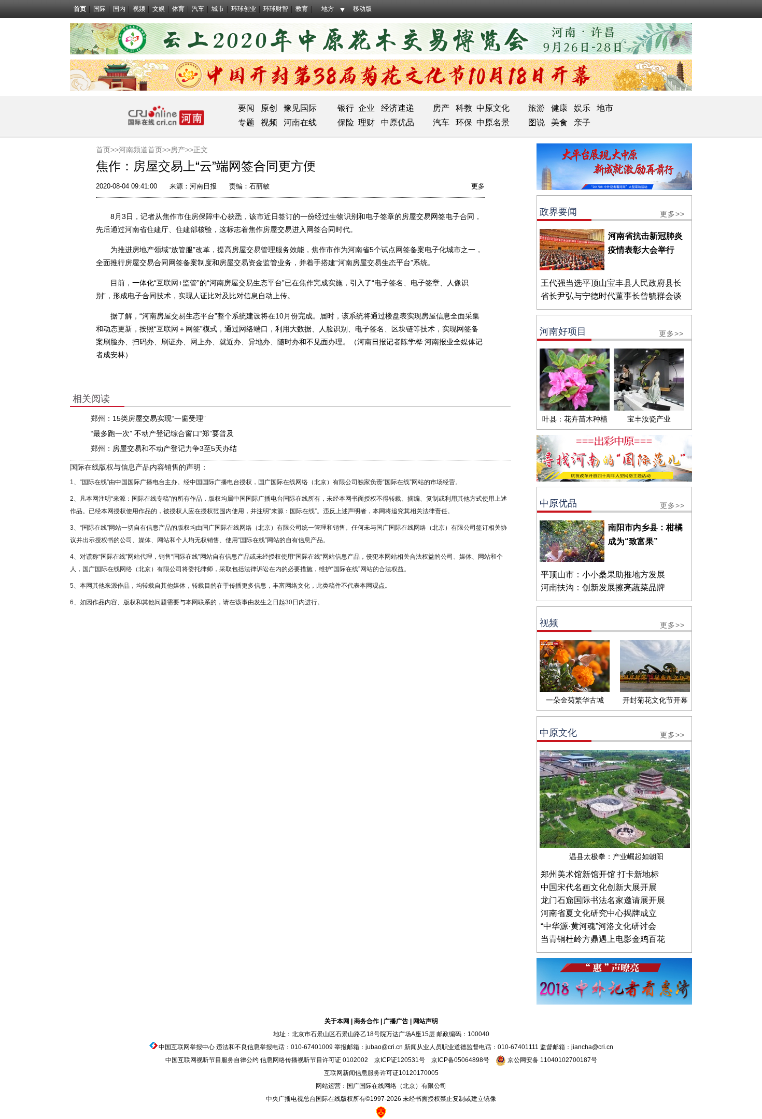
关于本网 (336, 1021)
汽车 (198, 8)
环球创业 (243, 8)
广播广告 (396, 1021)
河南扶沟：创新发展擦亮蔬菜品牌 (603, 587)
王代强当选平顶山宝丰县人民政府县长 (611, 283)
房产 (441, 108)
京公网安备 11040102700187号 (551, 1060)
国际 (99, 8)
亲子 (582, 122)
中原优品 (397, 122)
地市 (605, 108)
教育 (301, 8)
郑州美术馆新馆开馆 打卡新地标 (600, 874)
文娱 (158, 8)
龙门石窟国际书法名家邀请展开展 (603, 900)
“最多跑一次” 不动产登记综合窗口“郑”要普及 (162, 433)
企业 (366, 108)
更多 (478, 186)
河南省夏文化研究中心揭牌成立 (599, 913)
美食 (559, 122)
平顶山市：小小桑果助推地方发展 (603, 574)
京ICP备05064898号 (460, 1060)
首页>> (107, 149)
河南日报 (203, 186)
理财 (366, 122)
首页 (80, 8)
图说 (536, 122)
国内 (119, 8)
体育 (178, 8)
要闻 (246, 108)
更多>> (672, 213)
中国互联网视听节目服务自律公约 (212, 1060)
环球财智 (275, 8)
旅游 (536, 108)
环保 (464, 122)
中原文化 (493, 108)
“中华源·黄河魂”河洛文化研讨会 (598, 926)
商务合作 (366, 1021)
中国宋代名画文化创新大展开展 (599, 887)
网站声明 (425, 1021)
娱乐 (582, 108)
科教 (464, 108)
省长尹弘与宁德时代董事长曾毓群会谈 (611, 296)
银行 (345, 108)
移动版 (362, 8)
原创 (269, 108)
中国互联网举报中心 (187, 1047)
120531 (408, 1060)
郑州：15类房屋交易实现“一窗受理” (148, 418)
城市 (217, 8)
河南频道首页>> (145, 149)
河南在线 (300, 122)
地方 (327, 8)
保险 (345, 122)
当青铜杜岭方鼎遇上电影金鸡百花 (603, 939)
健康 (559, 108)
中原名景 (493, 122)
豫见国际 (300, 108)
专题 (246, 122)
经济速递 (396, 108)
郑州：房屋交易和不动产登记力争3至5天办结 (164, 448)
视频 (139, 8)
